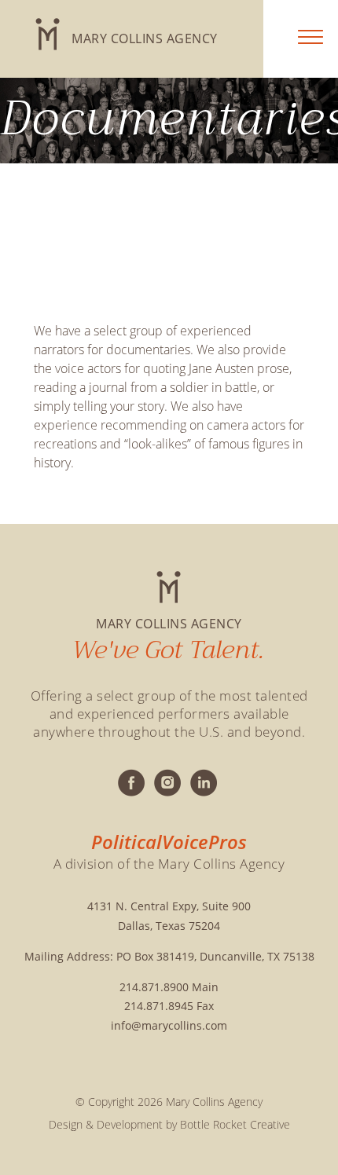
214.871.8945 (158, 1005)
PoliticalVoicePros (169, 842)
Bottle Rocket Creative (235, 1124)
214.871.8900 (154, 986)
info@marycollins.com (169, 1025)
